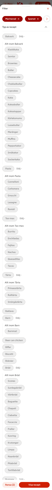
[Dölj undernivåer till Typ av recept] (46, 27)
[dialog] (26, 247)
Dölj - (21, 36)
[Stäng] (48, 8)
